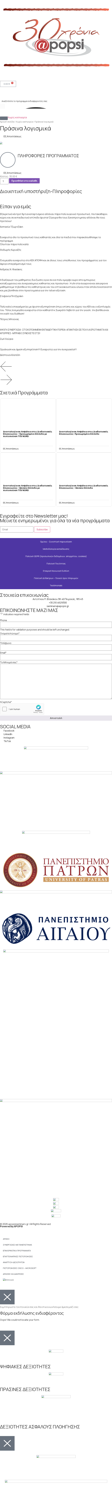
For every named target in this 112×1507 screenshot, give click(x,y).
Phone (3, 620)
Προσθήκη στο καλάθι (24, 180)
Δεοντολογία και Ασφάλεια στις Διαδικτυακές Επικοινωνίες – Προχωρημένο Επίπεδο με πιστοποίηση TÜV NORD (27, 434)
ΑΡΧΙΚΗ (6, 1239)
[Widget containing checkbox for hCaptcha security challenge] (22, 709)
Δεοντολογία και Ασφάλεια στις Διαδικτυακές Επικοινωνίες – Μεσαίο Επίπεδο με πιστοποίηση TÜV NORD (27, 488)
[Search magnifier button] (2, 106)
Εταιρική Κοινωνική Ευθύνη (56, 570)
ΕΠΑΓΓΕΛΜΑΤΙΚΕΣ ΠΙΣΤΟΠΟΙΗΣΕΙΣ (18, 1256)
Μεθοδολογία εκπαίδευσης (56, 549)
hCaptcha (6, 702)
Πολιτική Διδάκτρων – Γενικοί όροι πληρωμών (56, 578)
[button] (4, 118)
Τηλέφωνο (5, 643)
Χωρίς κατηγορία (17, 117)
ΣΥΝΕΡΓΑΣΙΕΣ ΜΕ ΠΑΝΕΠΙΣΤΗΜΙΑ (17, 1244)
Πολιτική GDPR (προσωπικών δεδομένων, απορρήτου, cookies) (56, 556)
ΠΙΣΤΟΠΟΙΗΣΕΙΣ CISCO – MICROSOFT (19, 1268)
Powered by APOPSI (11, 1226)
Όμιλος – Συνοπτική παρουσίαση (56, 541)
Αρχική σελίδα (7, 121)
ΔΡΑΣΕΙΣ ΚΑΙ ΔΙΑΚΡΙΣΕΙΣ (13, 1274)
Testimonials (56, 585)
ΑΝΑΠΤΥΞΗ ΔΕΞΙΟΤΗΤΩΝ (13, 1262)
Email (3, 653)
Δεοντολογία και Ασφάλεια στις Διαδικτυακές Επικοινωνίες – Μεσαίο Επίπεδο (83, 486)
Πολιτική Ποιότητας (56, 563)
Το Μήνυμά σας (9, 662)
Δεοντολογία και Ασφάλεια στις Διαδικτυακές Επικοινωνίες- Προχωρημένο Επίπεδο (83, 432)
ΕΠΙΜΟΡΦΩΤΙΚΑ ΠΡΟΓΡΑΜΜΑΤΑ (17, 1250)
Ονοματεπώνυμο (10, 633)
